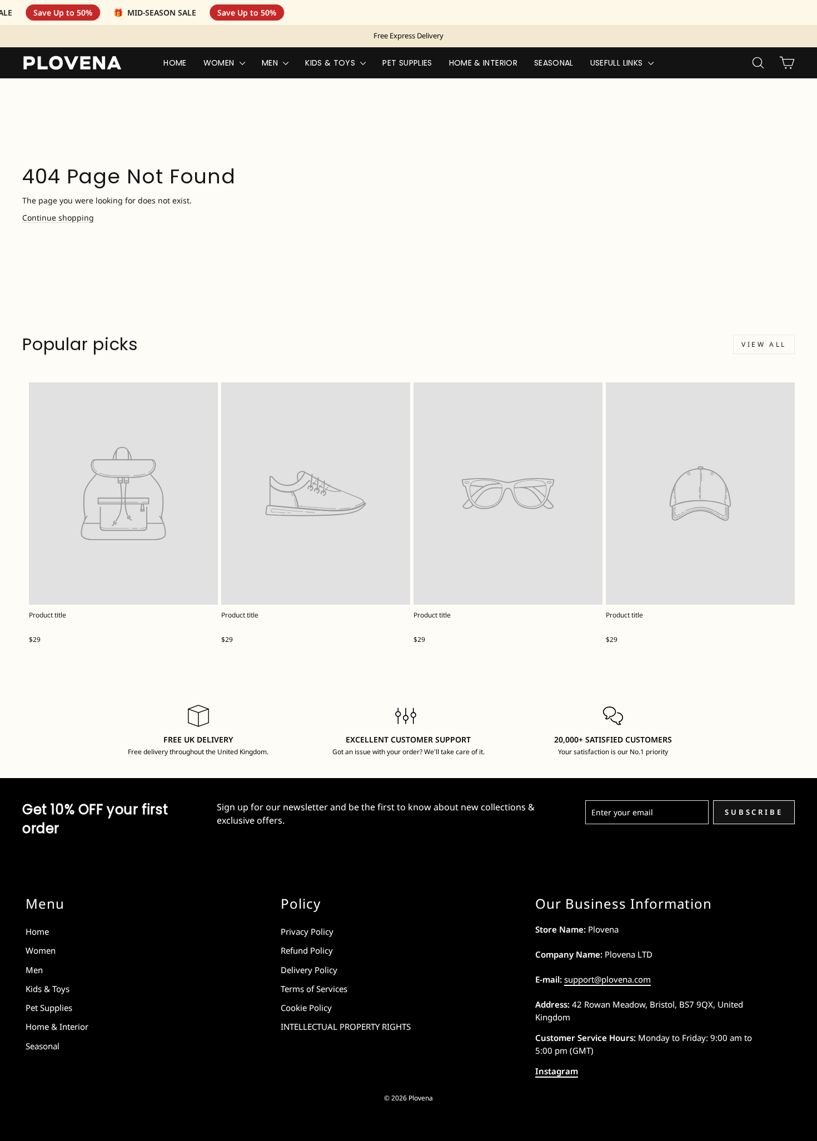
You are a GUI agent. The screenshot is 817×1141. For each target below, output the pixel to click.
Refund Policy (307, 950)
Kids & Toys (331, 62)
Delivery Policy (309, 969)
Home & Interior (483, 62)
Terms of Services (314, 988)
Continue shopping (58, 217)
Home (174, 62)
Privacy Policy (307, 931)
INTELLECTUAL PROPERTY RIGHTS (346, 1026)
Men (271, 62)
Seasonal (554, 62)
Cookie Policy (306, 1007)
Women (220, 62)
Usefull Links (617, 62)
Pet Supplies (407, 62)
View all (763, 344)
